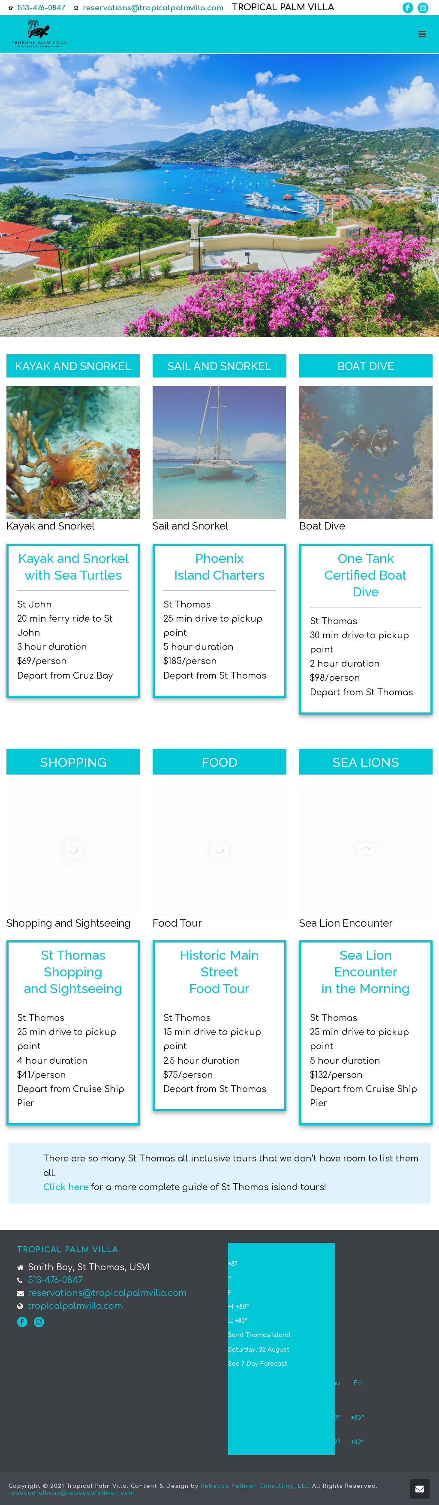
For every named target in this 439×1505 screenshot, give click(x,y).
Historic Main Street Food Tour (219, 972)
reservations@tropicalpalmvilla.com (153, 8)
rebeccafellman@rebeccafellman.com (71, 1493)
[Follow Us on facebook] (22, 1322)
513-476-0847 (41, 8)
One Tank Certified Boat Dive (366, 575)
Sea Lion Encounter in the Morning (366, 972)
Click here (65, 1187)
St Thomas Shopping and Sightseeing (73, 972)
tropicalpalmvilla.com (75, 1306)
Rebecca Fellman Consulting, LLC (255, 1486)
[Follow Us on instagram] (39, 1322)
